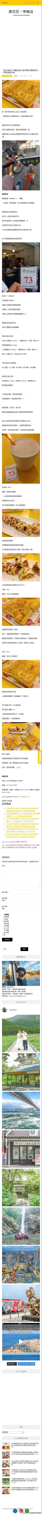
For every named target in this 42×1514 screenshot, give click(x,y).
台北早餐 (28, 847)
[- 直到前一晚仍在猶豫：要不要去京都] (21, 1187)
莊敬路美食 (27, 845)
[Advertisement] (21, 43)
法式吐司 (33, 845)
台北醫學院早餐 (10, 847)
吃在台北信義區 (7, 76)
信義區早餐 (12, 845)
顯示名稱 (5, 892)
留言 (4, 866)
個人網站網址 (4, 907)
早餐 (16, 847)
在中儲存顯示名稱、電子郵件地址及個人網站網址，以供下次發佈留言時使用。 (6, 925)
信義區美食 (21, 847)
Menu (6, 3)
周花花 (16, 76)
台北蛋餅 (34, 847)
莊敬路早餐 (19, 845)
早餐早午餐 (23, 842)
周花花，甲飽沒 (21, 12)
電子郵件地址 (4, 899)
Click (40, 757)
